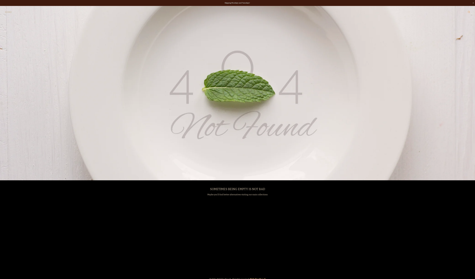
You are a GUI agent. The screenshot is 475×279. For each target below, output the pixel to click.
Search (469, 12)
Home (8, 12)
